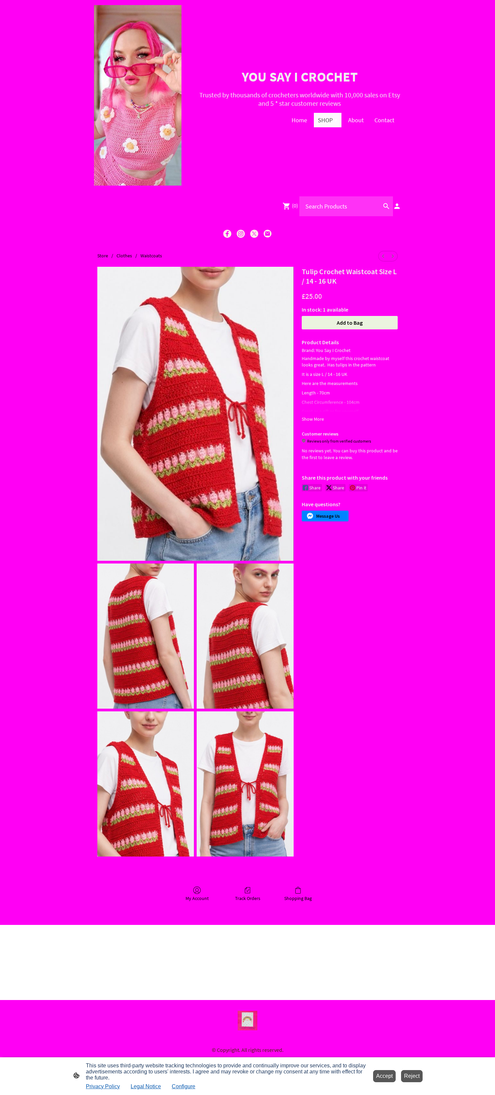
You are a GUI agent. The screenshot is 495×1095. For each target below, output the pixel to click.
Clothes (124, 256)
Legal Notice (146, 1086)
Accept (384, 1076)
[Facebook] (227, 234)
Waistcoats (151, 256)
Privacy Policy (103, 1086)
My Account (197, 898)
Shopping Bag (298, 898)
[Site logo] (138, 95)
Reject (412, 1076)
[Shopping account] (397, 206)
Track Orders (247, 898)
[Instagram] (241, 234)
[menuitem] (383, 256)
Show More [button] (313, 419)
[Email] (268, 234)
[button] (325, 516)
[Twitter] (254, 234)
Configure (183, 1086)
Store (102, 256)
